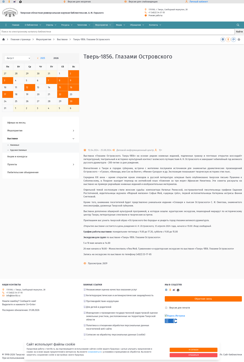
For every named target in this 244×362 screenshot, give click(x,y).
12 (27, 87)
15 (60, 87)
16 (71, 87)
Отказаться (194, 355)
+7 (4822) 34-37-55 (157, 12)
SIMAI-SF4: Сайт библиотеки (227, 354)
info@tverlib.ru (13, 295)
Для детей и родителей (98, 307)
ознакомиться (94, 352)
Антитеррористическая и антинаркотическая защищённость (119, 295)
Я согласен (193, 350)
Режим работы (155, 15)
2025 (42, 58)
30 (71, 101)
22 (60, 94)
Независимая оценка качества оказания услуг (111, 289)
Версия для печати (179, 307)
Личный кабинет (199, 1)
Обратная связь (203, 298)
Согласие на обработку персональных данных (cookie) (115, 334)
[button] (162, 141)
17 (5, 94)
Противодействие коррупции (102, 301)
